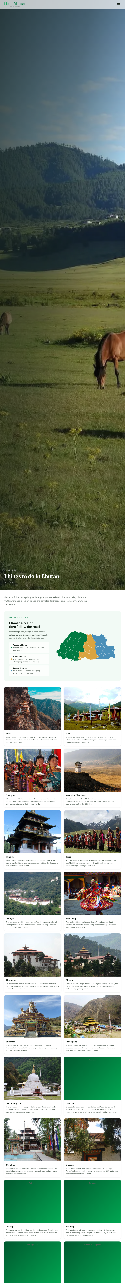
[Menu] (118, 4)
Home (6, 582)
